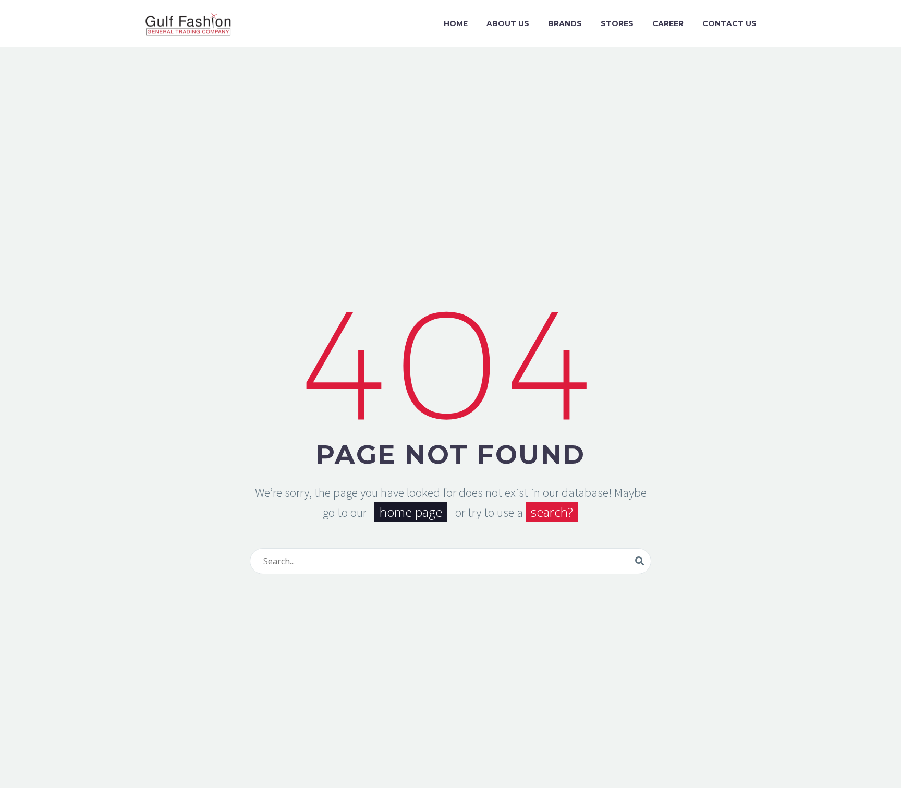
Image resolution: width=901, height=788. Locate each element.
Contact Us (729, 23)
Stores (617, 23)
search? (552, 511)
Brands (565, 23)
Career (668, 23)
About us (507, 23)
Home (456, 23)
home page (411, 511)
